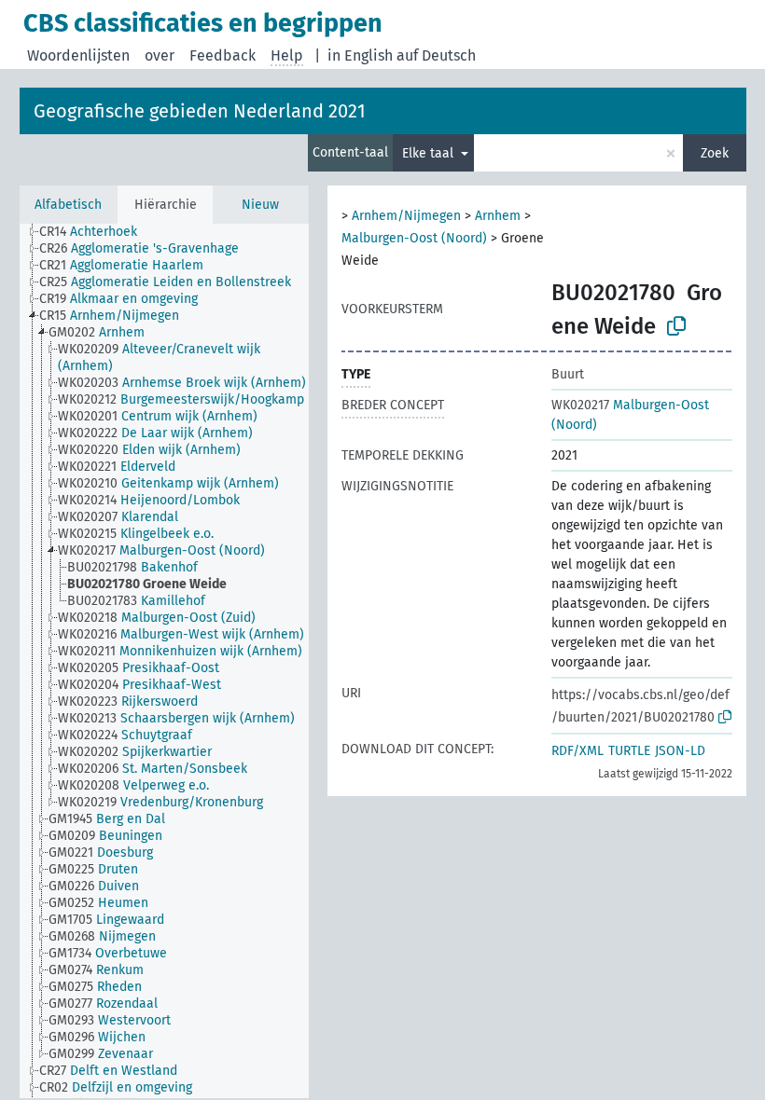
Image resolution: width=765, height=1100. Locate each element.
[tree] (164, 661)
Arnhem (498, 216)
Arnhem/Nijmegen (406, 216)
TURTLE (629, 751)
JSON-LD (680, 751)
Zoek (715, 153)
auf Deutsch (436, 55)
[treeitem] (96, 232)
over (159, 55)
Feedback (222, 55)
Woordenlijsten (78, 55)
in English (360, 55)
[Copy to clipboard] (676, 326)
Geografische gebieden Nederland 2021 (200, 111)
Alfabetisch (68, 205)
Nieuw (260, 205)
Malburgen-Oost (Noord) (414, 238)
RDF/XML (577, 751)
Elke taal (429, 153)
